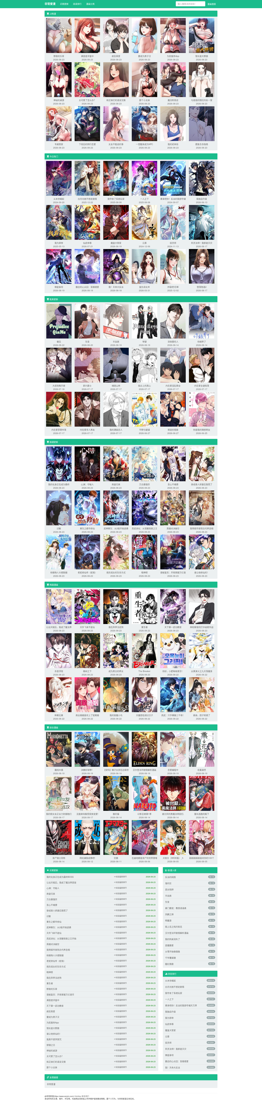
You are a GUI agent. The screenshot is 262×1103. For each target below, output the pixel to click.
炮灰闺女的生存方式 (116, 572)
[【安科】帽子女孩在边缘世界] (116, 749)
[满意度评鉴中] (87, 35)
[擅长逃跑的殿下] (201, 793)
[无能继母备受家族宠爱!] (87, 793)
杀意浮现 (59, 671)
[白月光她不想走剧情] (87, 178)
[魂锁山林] (116, 364)
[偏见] (59, 320)
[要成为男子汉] (144, 35)
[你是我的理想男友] (201, 408)
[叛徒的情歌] (173, 408)
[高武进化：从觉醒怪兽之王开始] (144, 507)
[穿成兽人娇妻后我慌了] (201, 463)
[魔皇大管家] (116, 222)
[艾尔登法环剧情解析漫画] (144, 749)
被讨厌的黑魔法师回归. (173, 813)
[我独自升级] (201, 178)
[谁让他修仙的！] (201, 551)
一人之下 (144, 198)
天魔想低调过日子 (144, 715)
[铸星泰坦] (59, 266)
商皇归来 (116, 484)
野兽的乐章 (59, 56)
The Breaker (144, 671)
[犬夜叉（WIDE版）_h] (173, 837)
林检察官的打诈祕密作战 (201, 627)
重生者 (144, 627)
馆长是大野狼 (201, 56)
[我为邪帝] (59, 222)
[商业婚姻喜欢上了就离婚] (87, 694)
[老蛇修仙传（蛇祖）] (87, 551)
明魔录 (168, 920)
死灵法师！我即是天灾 (201, 242)
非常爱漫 (50, 4)
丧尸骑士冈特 (58, 857)
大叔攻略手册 (58, 385)
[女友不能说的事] (116, 123)
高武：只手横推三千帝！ (173, 715)
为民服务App (173, 56)
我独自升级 (201, 198)
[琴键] (144, 320)
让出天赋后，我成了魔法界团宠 (61, 882)
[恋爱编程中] (173, 749)
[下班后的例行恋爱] (87, 123)
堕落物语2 (202, 286)
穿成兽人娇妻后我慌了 (201, 484)
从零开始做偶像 (172, 951)
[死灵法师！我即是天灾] (201, 222)
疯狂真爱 (116, 56)
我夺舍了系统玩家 (115, 198)
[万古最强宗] (144, 463)
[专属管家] (59, 123)
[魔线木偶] (59, 749)
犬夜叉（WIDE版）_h (173, 857)
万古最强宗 (144, 484)
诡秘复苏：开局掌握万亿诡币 (60, 994)
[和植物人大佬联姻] (59, 551)
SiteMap (77, 1096)
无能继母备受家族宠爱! (87, 813)
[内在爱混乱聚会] (173, 364)
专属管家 (59, 144)
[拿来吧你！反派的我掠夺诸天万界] (173, 178)
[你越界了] (201, 320)
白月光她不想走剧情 (87, 198)
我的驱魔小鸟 (116, 715)
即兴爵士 (87, 385)
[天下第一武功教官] (173, 606)
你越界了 (201, 341)
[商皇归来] (116, 463)
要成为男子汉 (144, 56)
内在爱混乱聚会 (173, 385)
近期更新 (64, 3)
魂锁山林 (116, 385)
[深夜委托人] (173, 320)
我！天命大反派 (116, 286)
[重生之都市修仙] (87, 507)
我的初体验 (173, 144)
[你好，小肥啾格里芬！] (173, 650)
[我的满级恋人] (116, 408)
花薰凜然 (201, 769)
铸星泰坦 (59, 286)
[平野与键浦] (144, 408)
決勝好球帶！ (87, 769)
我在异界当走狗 (116, 627)
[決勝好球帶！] (87, 749)
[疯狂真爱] (116, 35)
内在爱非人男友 (87, 429)
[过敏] (59, 507)
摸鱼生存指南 (201, 144)
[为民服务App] (173, 35)
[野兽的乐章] (59, 35)
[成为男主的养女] (116, 650)
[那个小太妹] (144, 79)
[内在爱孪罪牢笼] (59, 408)
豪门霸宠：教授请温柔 (175, 908)
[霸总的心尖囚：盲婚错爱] (87, 266)
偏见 (59, 341)
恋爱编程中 (173, 769)
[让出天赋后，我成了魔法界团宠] (59, 606)
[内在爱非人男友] (87, 408)
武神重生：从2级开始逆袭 (116, 528)
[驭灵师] (173, 222)
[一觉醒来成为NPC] (144, 123)
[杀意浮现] (59, 650)
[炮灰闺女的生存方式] (116, 551)
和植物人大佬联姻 (58, 572)
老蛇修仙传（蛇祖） (87, 572)
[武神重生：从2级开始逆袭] (116, 507)
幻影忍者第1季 (144, 813)
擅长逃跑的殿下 (201, 813)
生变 (87, 341)
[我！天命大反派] (116, 266)
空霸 (116, 857)
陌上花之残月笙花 (173, 926)
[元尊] (144, 222)
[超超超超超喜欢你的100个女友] (201, 837)
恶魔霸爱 (169, 945)
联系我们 (85, 1096)
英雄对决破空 (173, 528)
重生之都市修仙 (87, 528)
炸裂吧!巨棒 (173, 286)
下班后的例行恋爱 (87, 144)
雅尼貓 (116, 813)
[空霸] (116, 837)
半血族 (116, 341)
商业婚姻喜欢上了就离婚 (87, 715)
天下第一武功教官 (173, 627)
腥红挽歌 (169, 963)
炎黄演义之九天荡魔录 (201, 671)
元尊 (144, 242)
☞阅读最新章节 (120, 876)
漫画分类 (90, 3)
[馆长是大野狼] (201, 35)
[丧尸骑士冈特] (59, 837)
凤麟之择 (169, 914)
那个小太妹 (144, 100)
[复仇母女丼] (144, 266)
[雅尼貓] (116, 793)
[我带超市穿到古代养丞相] (201, 507)
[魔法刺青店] (173, 79)
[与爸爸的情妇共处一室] (201, 79)
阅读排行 (77, 3)
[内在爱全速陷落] (201, 364)
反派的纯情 (170, 876)
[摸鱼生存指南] (201, 123)
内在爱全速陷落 (201, 385)
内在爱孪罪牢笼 (58, 429)
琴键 (144, 341)
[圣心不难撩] (173, 463)
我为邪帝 (59, 242)
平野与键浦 (144, 429)
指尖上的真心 (144, 385)
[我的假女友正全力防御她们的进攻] (59, 793)
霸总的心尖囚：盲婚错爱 (87, 286)
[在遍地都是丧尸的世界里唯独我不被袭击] (144, 837)
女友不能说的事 (116, 144)
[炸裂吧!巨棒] (173, 266)
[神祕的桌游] (59, 79)
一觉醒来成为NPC (144, 144)
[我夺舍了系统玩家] (116, 178)
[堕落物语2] (201, 266)
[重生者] (144, 606)
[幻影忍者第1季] (144, 793)
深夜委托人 (173, 341)
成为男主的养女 (116, 671)
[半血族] (116, 320)
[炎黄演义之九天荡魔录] (201, 650)
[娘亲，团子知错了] (201, 694)
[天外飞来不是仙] (87, 606)
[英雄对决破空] (173, 507)
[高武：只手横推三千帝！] (173, 694)
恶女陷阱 (169, 889)
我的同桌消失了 (172, 939)
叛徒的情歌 (173, 429)
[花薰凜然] (201, 749)
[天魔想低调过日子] (144, 694)
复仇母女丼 (144, 286)
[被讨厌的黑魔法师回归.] (173, 793)
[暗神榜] (144, 551)
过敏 (59, 528)
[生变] (87, 320)
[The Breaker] (144, 650)
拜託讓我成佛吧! (87, 857)
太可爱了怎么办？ (87, 100)
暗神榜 (144, 572)
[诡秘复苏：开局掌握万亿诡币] (173, 551)
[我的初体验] (173, 123)
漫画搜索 (211, 3)
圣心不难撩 (173, 484)
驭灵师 (173, 242)
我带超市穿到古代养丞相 (201, 528)
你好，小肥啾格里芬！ (173, 671)
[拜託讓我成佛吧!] (87, 837)
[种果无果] (59, 694)
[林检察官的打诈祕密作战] (201, 606)
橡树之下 (87, 671)
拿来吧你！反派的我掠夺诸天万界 (181, 1005)
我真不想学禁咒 (54, 1039)
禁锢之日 (51, 1044)
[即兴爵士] (87, 364)
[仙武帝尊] (87, 222)
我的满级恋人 (116, 429)
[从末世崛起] (59, 178)
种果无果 (59, 715)
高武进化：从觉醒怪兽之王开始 (61, 938)
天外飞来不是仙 (87, 627)
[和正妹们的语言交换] (116, 79)
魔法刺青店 (173, 100)
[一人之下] (144, 178)
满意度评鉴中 (87, 56)
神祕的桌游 (59, 100)
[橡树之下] (87, 650)
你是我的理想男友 (201, 429)
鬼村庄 (168, 883)
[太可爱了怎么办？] (87, 79)
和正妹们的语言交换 (116, 100)
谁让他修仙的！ (201, 572)
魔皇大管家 (116, 242)
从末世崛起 (59, 198)
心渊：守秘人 (87, 484)
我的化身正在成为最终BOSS (60, 876)
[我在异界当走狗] (116, 606)
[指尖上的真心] (144, 364)
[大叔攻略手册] (59, 364)
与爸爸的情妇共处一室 (201, 100)
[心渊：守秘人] (87, 463)
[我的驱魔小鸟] (116, 694)
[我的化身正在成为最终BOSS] (59, 463)
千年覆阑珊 (170, 957)
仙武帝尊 (87, 242)
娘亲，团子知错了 (201, 715)
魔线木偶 (59, 769)
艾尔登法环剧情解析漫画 (144, 769)
